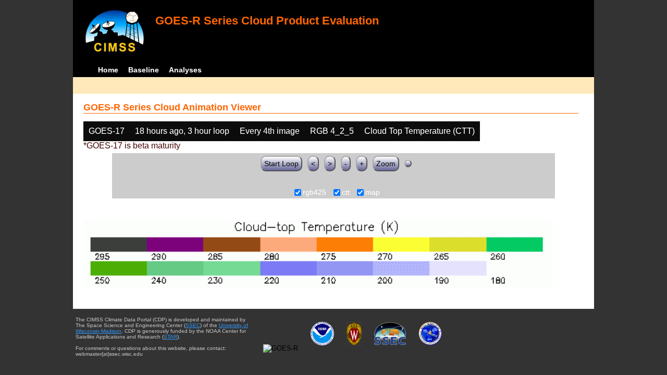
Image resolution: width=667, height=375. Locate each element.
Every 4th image (270, 131)
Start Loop (281, 163)
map (372, 193)
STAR (170, 337)
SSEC (193, 325)
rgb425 (314, 193)
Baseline (143, 70)
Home (108, 70)
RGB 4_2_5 (332, 131)
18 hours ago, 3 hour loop (182, 131)
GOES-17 (107, 131)
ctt (346, 193)
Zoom (386, 163)
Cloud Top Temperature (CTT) (419, 131)
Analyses (185, 70)
